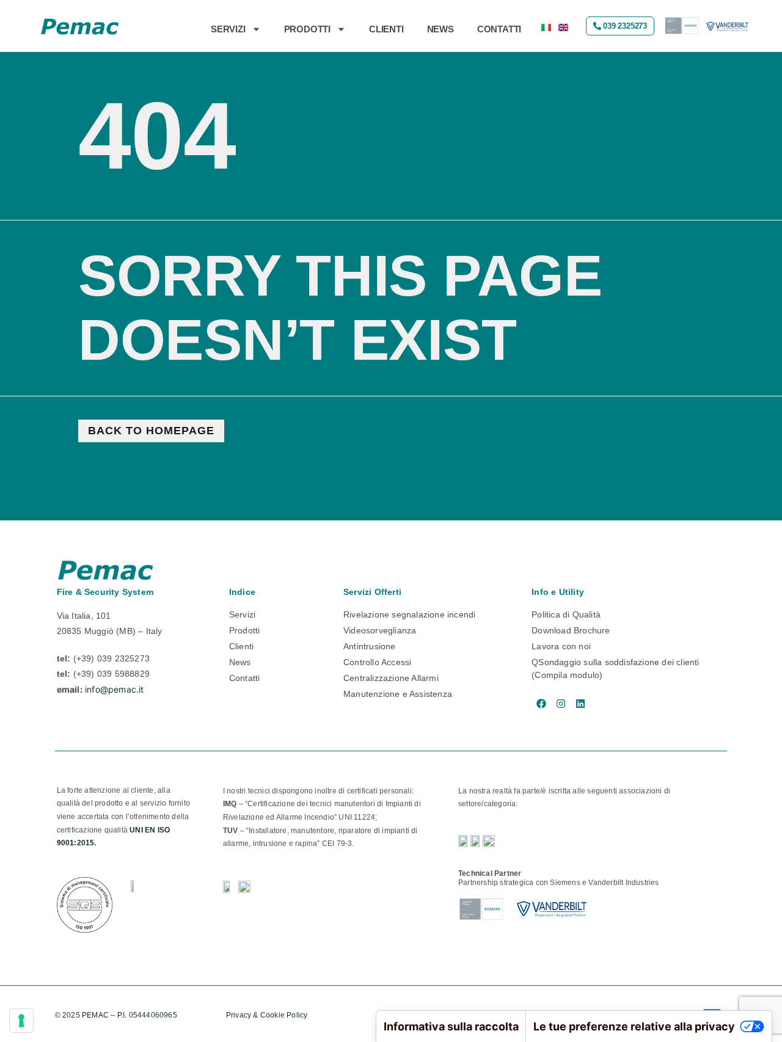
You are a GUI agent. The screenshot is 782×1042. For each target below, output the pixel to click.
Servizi (228, 29)
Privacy (238, 1015)
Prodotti (307, 29)
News (440, 29)
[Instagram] (561, 703)
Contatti (499, 29)
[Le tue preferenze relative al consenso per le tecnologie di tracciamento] (21, 1020)
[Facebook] (541, 703)
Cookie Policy (285, 1015)
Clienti (386, 29)
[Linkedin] (580, 703)
